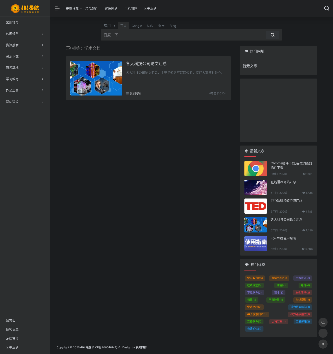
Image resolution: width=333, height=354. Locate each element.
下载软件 (254, 292)
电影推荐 (72, 8)
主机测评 (130, 8)
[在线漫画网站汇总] (255, 187)
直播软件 (254, 321)
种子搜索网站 (257, 314)
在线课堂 (254, 285)
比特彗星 (279, 321)
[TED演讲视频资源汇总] (255, 206)
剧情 (281, 285)
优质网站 (111, 8)
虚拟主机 (279, 278)
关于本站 (150, 8)
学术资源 (303, 278)
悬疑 (305, 285)
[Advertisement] (278, 110)
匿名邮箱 (303, 321)
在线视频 (303, 299)
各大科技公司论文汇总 (146, 63)
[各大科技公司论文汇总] (96, 78)
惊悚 (251, 299)
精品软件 (91, 8)
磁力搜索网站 (300, 307)
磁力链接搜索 (300, 314)
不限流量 (276, 299)
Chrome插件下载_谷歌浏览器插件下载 (291, 165)
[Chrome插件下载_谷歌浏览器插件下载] (255, 168)
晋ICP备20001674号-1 (106, 347)
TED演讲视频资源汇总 (286, 201)
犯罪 (278, 292)
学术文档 (254, 307)
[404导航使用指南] (255, 243)
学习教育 (255, 278)
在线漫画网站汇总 (283, 182)
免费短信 (254, 328)
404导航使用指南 (283, 238)
